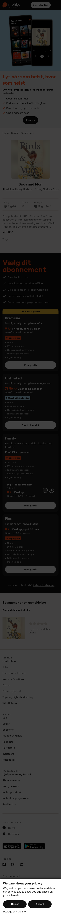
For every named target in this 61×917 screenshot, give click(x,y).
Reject (15, 904)
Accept (40, 904)
